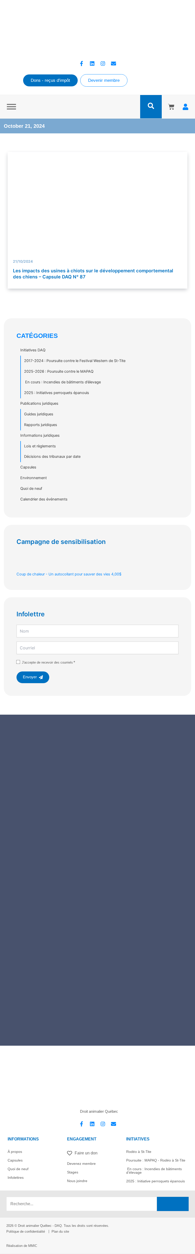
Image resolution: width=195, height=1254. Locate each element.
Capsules (28, 467)
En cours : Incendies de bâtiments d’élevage (62, 382)
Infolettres (16, 1177)
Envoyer (30, 677)
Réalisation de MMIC (21, 1246)
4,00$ (69, 574)
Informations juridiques (40, 435)
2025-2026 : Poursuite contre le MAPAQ (58, 371)
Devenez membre (81, 1164)
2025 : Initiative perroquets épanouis (155, 1181)
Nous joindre (77, 1181)
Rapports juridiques (40, 424)
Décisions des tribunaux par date (52, 456)
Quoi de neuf (31, 488)
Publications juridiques (39, 403)
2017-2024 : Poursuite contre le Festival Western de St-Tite (74, 360)
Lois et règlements (40, 446)
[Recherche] (173, 1204)
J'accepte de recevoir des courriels (47, 662)
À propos (15, 1152)
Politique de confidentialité (25, 1231)
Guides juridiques (38, 414)
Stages (72, 1172)
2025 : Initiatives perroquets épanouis (56, 392)
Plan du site (60, 1231)
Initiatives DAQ (32, 350)
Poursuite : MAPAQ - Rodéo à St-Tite (155, 1160)
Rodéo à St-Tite (138, 1152)
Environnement (33, 478)
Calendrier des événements (44, 499)
